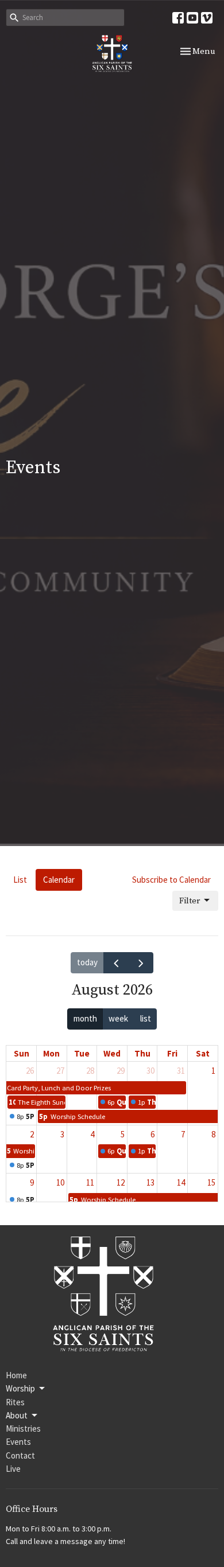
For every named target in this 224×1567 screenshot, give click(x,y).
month (85, 1018)
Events (18, 1441)
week (118, 1018)
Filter (189, 900)
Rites (15, 1402)
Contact (20, 1455)
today (87, 962)
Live (13, 1468)
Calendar (59, 879)
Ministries (23, 1428)
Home (16, 1375)
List (20, 879)
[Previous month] (116, 963)
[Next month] (140, 963)
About (17, 1415)
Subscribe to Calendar (171, 879)
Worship (20, 1388)
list (145, 1018)
